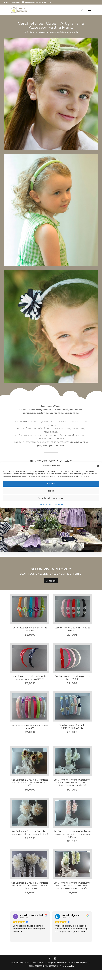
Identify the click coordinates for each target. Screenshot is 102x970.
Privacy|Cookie (67, 966)
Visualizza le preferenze (51, 498)
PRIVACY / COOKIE (56, 504)
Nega (51, 491)
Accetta (51, 483)
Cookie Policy (42, 504)
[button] (98, 465)
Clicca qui (51, 581)
